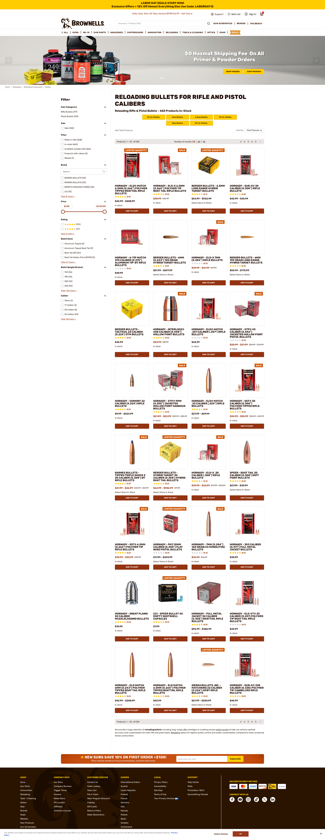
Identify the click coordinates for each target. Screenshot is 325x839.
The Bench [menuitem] (256, 23)
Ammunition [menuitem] (154, 32)
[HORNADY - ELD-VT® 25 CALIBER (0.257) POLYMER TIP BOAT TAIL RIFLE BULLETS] (247, 593)
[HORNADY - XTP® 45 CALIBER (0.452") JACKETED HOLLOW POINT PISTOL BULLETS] (247, 308)
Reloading (17, 87)
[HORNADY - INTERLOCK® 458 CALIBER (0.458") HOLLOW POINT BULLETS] (170, 308)
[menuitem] (65, 32)
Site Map (158, 790)
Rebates (24, 819)
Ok (240, 834)
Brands (23, 810)
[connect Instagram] (248, 799)
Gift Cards (92, 806)
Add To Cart (132, 211)
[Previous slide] (8, 60)
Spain (123, 819)
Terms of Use (160, 794)
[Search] (208, 23)
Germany (125, 802)
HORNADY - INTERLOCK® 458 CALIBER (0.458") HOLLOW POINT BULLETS (168, 332)
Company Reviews (63, 786)
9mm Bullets (177, 123)
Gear (22, 806)
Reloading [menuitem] (172, 32)
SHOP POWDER (233, 71)
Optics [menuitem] (211, 32)
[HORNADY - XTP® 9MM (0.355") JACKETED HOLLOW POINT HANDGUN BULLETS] (170, 380)
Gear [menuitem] (222, 32)
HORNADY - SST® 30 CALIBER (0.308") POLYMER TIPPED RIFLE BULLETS (245, 405)
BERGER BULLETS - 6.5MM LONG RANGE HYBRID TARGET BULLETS (208, 188)
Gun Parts (25, 786)
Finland (124, 794)
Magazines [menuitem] (116, 32)
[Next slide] (316, 60)
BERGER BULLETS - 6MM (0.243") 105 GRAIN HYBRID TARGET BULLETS (169, 260)
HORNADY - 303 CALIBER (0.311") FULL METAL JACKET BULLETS (245, 547)
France (124, 798)
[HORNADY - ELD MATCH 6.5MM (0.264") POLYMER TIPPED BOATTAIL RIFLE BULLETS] (170, 665)
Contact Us (92, 782)
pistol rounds (222, 729)
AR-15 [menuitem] (86, 32)
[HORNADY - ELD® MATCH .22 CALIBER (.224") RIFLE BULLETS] (209, 380)
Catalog (91, 802)
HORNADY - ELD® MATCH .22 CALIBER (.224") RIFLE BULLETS (208, 403)
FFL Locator (59, 802)
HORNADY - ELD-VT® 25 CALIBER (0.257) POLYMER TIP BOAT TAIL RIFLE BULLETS (246, 617)
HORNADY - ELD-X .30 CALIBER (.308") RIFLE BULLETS (206, 475)
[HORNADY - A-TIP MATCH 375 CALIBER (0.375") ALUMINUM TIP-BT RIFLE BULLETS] (132, 237)
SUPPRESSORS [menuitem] (135, 32)
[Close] (321, 833)
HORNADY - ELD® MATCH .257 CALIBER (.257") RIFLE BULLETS (208, 332)
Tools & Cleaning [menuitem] (192, 32)
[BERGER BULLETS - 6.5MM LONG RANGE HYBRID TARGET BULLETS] (209, 165)
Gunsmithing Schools (198, 794)
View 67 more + (68, 262)
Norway (124, 810)
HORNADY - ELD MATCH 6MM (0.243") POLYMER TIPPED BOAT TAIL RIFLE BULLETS (130, 689)
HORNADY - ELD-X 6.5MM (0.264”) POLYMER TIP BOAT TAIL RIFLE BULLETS (169, 188)
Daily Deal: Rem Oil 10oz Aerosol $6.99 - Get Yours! (162, 13)
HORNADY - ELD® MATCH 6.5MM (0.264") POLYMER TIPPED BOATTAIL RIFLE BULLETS (131, 190)
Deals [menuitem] (235, 32)
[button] (250, 14)
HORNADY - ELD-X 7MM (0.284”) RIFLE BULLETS (207, 258)
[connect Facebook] (232, 799)
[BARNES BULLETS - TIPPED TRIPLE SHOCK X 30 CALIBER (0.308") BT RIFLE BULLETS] (132, 452)
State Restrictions (95, 814)
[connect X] (264, 799)
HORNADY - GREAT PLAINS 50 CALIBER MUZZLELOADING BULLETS (132, 616)
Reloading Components (33, 87)
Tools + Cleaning (28, 798)
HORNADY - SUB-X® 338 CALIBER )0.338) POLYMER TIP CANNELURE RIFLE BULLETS (247, 689)
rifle (185, 729)
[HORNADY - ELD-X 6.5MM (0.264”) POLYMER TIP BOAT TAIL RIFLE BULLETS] (170, 165)
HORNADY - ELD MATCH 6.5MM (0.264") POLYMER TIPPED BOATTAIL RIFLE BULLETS (169, 689)
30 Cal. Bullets (225, 117)
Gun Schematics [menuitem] (222, 23)
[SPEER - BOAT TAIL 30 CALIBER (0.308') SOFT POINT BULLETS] (247, 452)
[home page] (83, 23)
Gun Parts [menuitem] (100, 32)
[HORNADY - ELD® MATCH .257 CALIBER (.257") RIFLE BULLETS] (209, 308)
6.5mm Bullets (201, 117)
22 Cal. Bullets (153, 117)
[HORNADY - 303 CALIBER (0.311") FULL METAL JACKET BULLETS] (247, 524)
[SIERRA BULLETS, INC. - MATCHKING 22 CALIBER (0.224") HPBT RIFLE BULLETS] (209, 665)
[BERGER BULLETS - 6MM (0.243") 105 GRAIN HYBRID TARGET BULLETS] (170, 237)
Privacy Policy (161, 782)
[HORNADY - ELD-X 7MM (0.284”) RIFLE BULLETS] (209, 237)
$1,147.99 (101, 206)
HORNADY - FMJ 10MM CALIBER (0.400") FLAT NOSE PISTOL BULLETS (168, 547)
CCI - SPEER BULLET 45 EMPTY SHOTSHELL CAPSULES (168, 616)
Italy (123, 806)
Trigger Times (60, 790)
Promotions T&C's (196, 790)
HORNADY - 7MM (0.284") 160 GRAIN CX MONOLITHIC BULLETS (208, 547)
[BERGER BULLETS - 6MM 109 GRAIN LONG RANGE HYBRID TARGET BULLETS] (247, 237)
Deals (23, 814)
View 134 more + (69, 290)
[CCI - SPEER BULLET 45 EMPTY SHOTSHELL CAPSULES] (170, 593)
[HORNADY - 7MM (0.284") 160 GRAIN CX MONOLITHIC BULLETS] (209, 524)
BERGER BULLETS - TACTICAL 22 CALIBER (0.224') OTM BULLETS (129, 332)
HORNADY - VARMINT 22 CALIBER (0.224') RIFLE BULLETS (130, 403)
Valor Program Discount (98, 798)
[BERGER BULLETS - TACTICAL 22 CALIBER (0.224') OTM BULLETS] (132, 308)
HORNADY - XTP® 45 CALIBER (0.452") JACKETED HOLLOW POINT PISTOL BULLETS (246, 333)
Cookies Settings (221, 834)
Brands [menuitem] (241, 23)
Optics (23, 802)
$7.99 (66, 206)
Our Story (58, 782)
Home (7, 87)
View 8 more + (68, 196)
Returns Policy (94, 810)
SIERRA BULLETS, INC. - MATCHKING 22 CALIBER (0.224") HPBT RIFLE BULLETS (207, 689)
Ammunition (26, 790)
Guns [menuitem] (75, 32)
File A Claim (92, 794)
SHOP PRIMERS (254, 71)
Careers (57, 794)
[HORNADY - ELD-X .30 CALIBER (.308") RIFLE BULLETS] (209, 452)
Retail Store (59, 798)
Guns (22, 782)
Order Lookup (93, 786)
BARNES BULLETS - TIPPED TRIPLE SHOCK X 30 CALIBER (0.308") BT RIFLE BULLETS (130, 476)
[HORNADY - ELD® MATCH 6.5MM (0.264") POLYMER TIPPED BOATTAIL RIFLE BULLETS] (132, 165)
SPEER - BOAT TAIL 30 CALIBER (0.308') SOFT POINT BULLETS (244, 475)
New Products (27, 823)
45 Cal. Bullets (201, 123)
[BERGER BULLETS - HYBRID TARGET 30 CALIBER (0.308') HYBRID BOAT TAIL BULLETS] (170, 452)
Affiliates (58, 806)
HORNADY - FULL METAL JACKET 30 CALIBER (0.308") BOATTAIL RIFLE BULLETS (207, 617)
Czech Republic (128, 790)
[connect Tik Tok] (256, 799)
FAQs (190, 786)
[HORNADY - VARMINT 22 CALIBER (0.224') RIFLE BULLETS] (132, 380)
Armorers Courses (62, 810)
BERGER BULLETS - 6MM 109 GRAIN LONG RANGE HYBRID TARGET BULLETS (246, 260)
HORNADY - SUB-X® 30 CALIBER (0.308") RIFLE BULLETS (245, 188)
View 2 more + (67, 234)
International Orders (130, 782)
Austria (124, 786)
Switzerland (126, 827)
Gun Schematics (28, 827)
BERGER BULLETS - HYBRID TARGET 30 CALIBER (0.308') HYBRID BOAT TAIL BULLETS (169, 476)
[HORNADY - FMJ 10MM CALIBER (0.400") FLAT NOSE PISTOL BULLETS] (170, 524)
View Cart (91, 790)
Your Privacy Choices (164, 798)
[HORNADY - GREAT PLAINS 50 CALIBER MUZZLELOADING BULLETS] (132, 593)
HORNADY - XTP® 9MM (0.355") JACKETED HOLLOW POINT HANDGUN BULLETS (169, 405)
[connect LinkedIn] (272, 799)
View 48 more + (68, 319)
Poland (124, 814)
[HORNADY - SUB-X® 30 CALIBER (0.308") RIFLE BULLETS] (247, 165)
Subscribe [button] (235, 759)
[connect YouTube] (240, 799)
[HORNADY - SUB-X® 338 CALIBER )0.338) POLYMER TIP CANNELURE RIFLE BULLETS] (247, 665)
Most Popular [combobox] (253, 130)
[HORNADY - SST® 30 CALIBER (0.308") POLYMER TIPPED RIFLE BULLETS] (247, 380)
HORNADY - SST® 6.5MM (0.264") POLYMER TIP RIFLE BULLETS (130, 547)
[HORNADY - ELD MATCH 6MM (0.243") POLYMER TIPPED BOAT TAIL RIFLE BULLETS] (132, 665)
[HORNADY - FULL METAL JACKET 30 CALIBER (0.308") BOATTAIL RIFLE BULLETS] (209, 593)
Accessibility (160, 786)
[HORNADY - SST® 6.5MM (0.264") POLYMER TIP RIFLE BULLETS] (132, 524)
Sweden (125, 823)
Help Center (193, 782)
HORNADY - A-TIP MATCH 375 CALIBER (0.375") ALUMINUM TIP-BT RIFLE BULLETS (130, 261)
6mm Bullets (177, 117)
